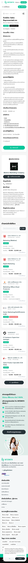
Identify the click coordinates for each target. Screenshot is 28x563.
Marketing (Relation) (10, 240)
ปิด (9, 558)
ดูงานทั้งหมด (15, 382)
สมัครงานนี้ (23, 6)
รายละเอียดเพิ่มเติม (21, 555)
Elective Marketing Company (14, 173)
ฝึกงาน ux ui (15, 517)
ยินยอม (20, 558)
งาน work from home (14, 542)
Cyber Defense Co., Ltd (14, 235)
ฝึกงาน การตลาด (14, 515)
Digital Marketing (9, 264)
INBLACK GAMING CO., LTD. (15, 358)
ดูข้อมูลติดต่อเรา (7, 470)
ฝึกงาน (4, 526)
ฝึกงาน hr (4, 523)
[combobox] (10, 228)
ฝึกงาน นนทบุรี (15, 529)
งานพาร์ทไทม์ (5, 544)
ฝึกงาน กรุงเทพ (22, 526)
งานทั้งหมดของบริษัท (15, 176)
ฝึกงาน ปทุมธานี (6, 535)
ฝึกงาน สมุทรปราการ (7, 532)
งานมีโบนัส (13, 544)
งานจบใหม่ (4, 542)
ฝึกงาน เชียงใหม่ (6, 529)
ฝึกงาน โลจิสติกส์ (16, 520)
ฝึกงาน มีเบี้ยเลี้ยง (12, 526)
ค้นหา (23, 228)
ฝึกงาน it (11, 523)
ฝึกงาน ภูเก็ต (15, 535)
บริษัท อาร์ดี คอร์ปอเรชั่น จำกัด (15, 307)
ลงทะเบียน (23, 2)
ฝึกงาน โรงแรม (5, 520)
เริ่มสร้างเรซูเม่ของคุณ (14, 432)
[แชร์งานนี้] (23, 13)
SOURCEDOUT (11, 332)
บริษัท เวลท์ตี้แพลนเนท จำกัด (15, 282)
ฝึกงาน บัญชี (5, 515)
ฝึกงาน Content (6, 517)
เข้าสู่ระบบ (17, 2)
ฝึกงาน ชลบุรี (17, 532)
